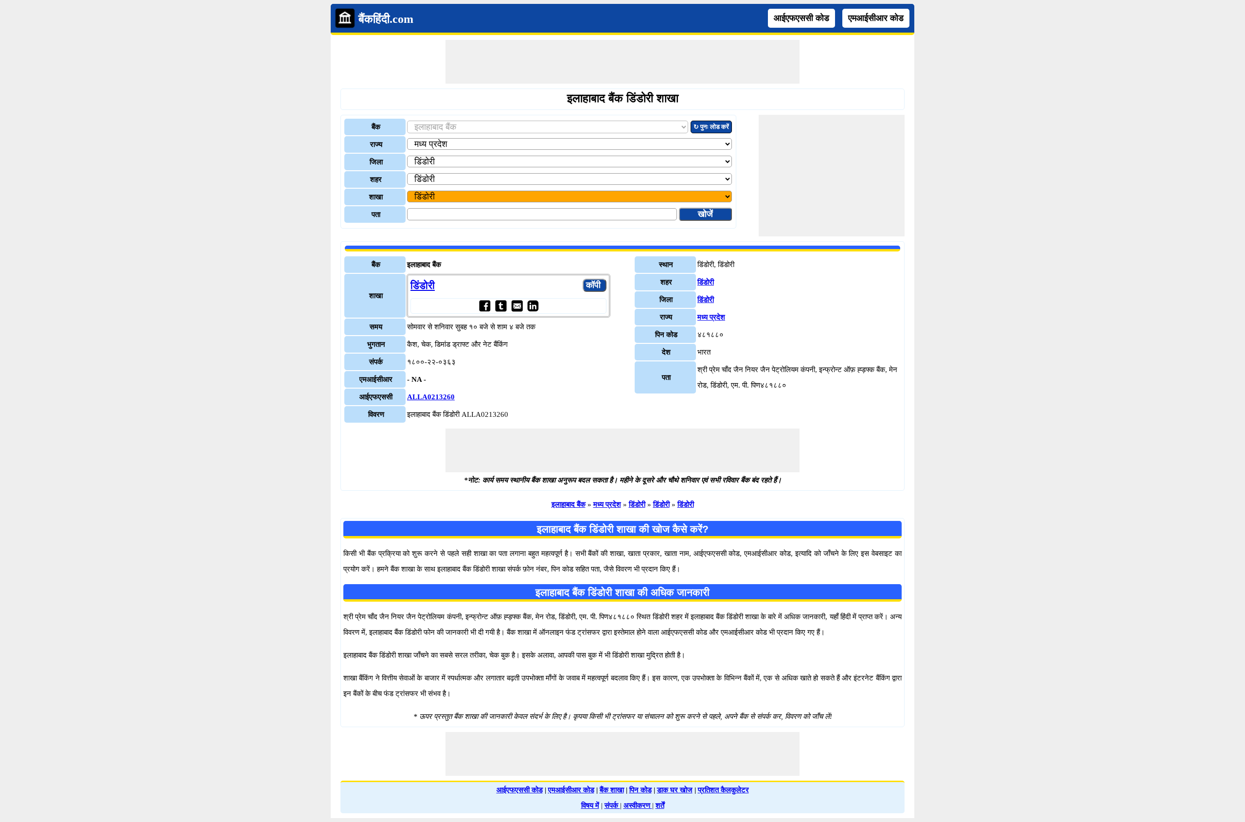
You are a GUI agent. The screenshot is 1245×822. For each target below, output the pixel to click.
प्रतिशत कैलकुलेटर (723, 790)
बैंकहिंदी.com (385, 19)
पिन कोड (640, 790)
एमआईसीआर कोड (876, 18)
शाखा (376, 197)
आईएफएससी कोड (801, 18)
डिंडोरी (422, 285)
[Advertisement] (622, 62)
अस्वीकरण (637, 805)
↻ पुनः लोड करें (711, 126)
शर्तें (660, 805)
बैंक (376, 127)
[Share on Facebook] (485, 306)
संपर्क (612, 805)
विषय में (590, 805)
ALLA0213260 (431, 397)
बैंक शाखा (612, 790)
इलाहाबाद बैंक (568, 504)
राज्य (376, 144)
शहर (376, 179)
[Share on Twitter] (501, 306)
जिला (376, 162)
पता (376, 214)
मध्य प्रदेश (711, 317)
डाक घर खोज (675, 790)
